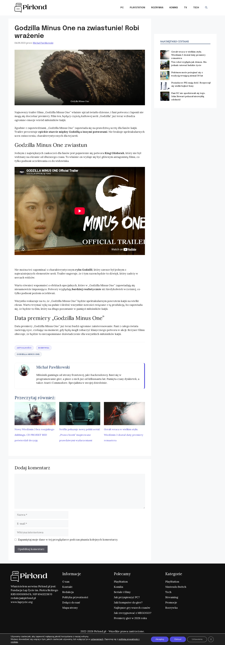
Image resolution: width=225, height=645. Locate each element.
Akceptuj (160, 639)
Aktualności (24, 348)
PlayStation (137, 7)
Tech (196, 7)
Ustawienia (197, 639)
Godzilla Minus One (28, 354)
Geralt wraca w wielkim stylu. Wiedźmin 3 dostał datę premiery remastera (123, 435)
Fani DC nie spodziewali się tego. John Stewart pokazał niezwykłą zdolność (188, 96)
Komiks (173, 7)
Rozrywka (157, 7)
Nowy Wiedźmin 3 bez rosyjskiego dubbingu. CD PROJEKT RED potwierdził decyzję (34, 435)
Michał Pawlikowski (53, 367)
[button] (206, 7)
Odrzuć (177, 639)
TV (185, 7)
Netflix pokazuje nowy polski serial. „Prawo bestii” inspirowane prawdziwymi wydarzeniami (79, 435)
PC (122, 7)
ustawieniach (97, 639)
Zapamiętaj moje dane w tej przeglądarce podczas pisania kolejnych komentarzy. (68, 539)
